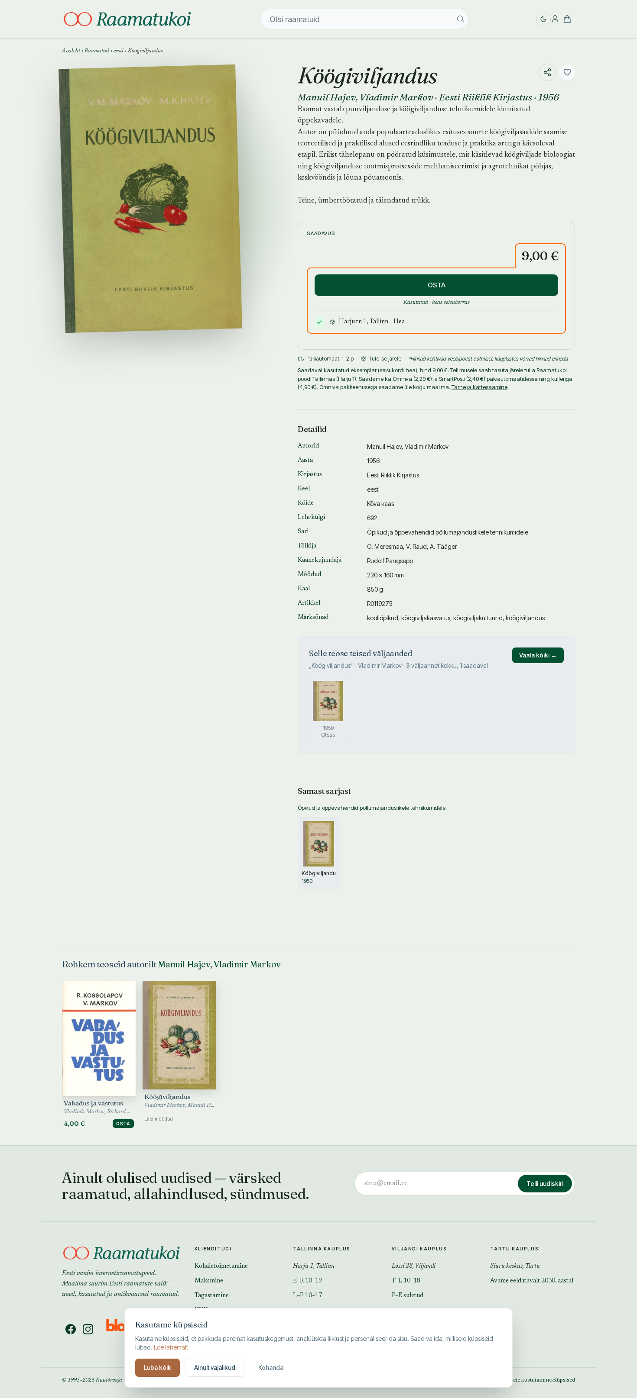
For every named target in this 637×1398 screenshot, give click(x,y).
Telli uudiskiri (544, 1183)
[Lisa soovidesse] (567, 72)
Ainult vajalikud (214, 1367)
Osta (123, 1123)
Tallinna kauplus (322, 1248)
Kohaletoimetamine (221, 1266)
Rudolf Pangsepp (390, 560)
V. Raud (416, 546)
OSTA (436, 285)
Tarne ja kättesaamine (479, 386)
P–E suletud (407, 1296)
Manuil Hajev (327, 97)
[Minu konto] (555, 19)
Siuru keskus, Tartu (515, 1266)
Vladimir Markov (396, 97)
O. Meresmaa (385, 546)
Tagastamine (212, 1296)
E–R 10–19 (307, 1281)
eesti (119, 51)
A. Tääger (443, 546)
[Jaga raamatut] (547, 72)
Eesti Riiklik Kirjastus (485, 97)
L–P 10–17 (307, 1296)
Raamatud (96, 51)
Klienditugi (213, 1248)
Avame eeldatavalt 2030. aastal (531, 1281)
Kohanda (270, 1367)
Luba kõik (157, 1367)
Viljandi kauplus (419, 1248)
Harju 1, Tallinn (314, 1266)
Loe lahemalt (171, 1347)
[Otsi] (460, 19)
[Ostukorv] (567, 19)
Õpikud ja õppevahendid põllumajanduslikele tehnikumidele (447, 532)
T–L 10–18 (406, 1281)
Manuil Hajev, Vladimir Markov (219, 964)
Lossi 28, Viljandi (414, 1266)
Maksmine (209, 1281)
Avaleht (71, 51)
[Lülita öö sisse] (543, 19)
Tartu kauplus (514, 1248)
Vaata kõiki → (538, 655)
